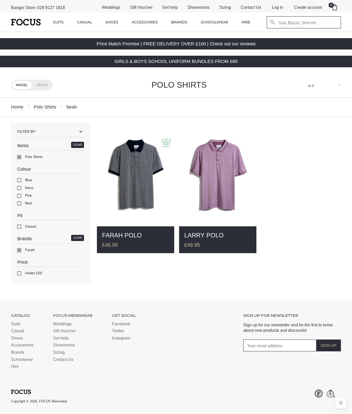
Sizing (225, 7)
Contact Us (251, 7)
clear (77, 144)
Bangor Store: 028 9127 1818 (38, 7)
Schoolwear (214, 22)
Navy (28, 188)
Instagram (121, 338)
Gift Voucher (141, 7)
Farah (29, 250)
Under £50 (33, 273)
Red (28, 203)
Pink (28, 195)
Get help (170, 7)
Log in (277, 7)
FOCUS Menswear (53, 401)
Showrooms (198, 7)
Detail (42, 85)
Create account (308, 7)
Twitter (118, 331)
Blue (28, 180)
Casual (84, 22)
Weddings (111, 7)
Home (17, 107)
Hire (245, 22)
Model (22, 85)
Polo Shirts (45, 107)
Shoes (111, 22)
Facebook (121, 324)
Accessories (145, 22)
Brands (179, 22)
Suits (58, 22)
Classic (30, 226)
